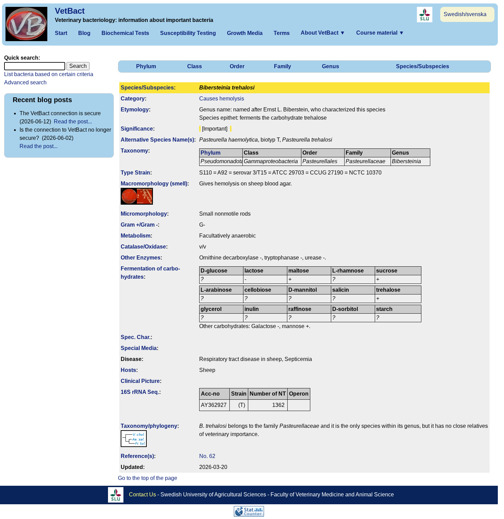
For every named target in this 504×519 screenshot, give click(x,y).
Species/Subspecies (422, 66)
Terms (282, 33)
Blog (84, 33)
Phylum (146, 66)
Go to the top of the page (147, 478)
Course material (380, 33)
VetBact (70, 10)
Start (61, 33)
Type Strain (135, 173)
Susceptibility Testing (188, 33)
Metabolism (136, 236)
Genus (330, 66)
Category (133, 98)
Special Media (139, 348)
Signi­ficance (137, 129)
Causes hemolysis (221, 98)
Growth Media (245, 33)
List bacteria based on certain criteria (48, 74)
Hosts (128, 370)
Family (282, 66)
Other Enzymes (140, 258)
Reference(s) (137, 456)
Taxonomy (134, 151)
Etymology (135, 109)
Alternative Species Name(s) (157, 140)
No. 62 (207, 456)
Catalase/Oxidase (143, 247)
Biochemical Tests (125, 33)
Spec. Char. (136, 337)
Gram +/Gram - (139, 225)
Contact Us (142, 494)
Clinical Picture (140, 381)
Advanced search (25, 82)
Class (194, 66)
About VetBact (323, 33)
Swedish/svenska (465, 14)
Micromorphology (144, 214)
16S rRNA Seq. (140, 392)
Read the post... (73, 121)
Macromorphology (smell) (154, 183)
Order (237, 66)
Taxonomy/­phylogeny (149, 426)
